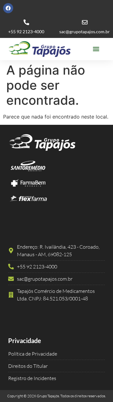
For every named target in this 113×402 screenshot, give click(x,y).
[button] (96, 49)
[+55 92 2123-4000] (26, 22)
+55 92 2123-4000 (26, 31)
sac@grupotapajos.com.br (84, 31)
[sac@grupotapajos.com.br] (85, 22)
